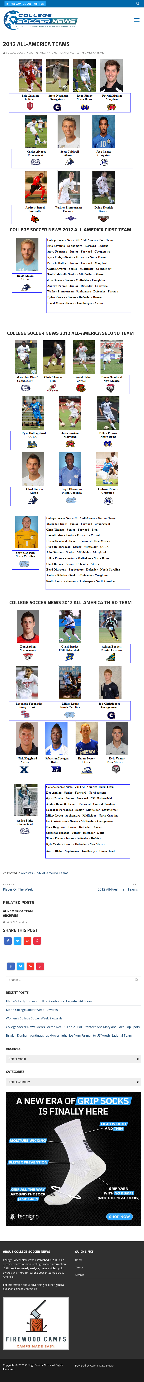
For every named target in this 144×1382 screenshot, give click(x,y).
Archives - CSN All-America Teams (83, 52)
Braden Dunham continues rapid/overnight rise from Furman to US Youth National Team (69, 1035)
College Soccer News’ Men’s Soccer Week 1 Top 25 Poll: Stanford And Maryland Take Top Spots (73, 1027)
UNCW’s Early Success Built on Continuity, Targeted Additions (49, 1001)
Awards (79, 1275)
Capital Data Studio (102, 1365)
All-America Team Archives (18, 913)
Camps (79, 1267)
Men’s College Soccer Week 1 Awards (32, 1010)
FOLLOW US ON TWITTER (27, 3)
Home (78, 1260)
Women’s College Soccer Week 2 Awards (34, 1018)
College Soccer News (19, 52)
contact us (30, 1289)
